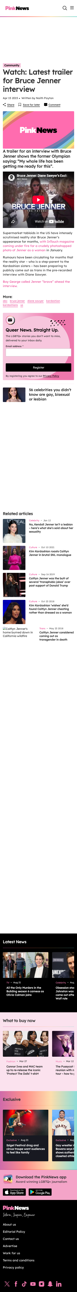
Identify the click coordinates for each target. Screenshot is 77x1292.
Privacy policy (13, 1267)
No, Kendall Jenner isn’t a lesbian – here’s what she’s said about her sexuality (51, 528)
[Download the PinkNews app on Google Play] (40, 1192)
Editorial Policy (14, 1231)
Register (38, 367)
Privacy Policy (51, 375)
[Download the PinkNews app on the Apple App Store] (14, 1192)
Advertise (10, 1246)
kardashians (10, 305)
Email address (19, 346)
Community (11, 65)
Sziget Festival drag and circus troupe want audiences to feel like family (25, 1149)
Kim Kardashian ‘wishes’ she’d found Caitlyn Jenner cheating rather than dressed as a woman (50, 609)
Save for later (31, 104)
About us (9, 1224)
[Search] (65, 8)
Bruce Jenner (17, 300)
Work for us (11, 1253)
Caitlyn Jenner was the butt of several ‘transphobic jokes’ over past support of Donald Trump (49, 582)
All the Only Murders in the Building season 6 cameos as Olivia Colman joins (25, 991)
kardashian (53, 300)
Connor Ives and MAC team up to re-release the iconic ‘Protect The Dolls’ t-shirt (24, 1070)
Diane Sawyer (35, 300)
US (21, 305)
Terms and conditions (18, 1260)
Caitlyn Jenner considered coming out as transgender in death (56, 636)
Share (10, 104)
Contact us (11, 1239)
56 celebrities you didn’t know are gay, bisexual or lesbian (50, 394)
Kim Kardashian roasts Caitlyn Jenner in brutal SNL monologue (50, 553)
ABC (5, 300)
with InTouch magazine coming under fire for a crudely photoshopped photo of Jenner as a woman (38, 246)
